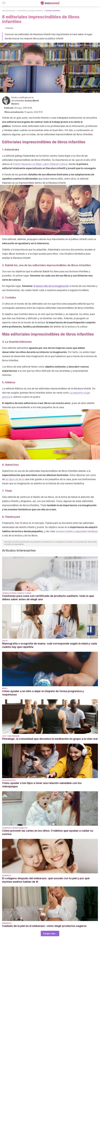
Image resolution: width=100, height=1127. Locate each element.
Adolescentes (8, 780)
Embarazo (7, 923)
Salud (5, 641)
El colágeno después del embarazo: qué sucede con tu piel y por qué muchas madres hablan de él (46, 880)
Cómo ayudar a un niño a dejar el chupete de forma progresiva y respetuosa (43, 693)
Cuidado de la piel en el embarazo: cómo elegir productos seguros (44, 925)
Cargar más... (50, 933)
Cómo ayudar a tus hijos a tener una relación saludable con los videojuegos (42, 784)
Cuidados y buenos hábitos (14, 828)
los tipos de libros (14, 479)
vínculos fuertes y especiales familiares (77, 531)
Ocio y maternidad (10, 736)
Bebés (4, 688)
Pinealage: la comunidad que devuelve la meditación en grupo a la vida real (50, 738)
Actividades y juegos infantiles (30, 11)
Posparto (6, 875)
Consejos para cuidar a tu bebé (16, 593)
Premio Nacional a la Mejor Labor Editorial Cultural (40, 164)
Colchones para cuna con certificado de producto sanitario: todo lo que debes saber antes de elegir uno (48, 597)
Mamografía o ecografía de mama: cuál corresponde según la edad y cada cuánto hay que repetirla (49, 645)
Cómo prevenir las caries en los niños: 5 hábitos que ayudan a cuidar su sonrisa (47, 832)
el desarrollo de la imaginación (51, 286)
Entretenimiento (8, 11)
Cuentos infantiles (52, 11)
